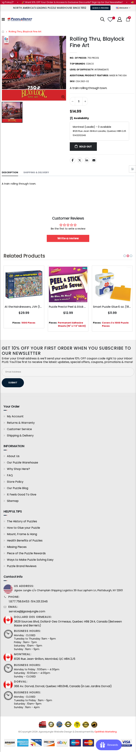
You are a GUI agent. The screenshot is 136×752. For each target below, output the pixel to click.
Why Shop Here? (18, 469)
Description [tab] (10, 172)
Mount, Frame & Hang (22, 534)
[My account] (119, 19)
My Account (15, 416)
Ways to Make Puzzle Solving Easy (30, 560)
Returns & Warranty (21, 423)
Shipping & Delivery (20, 435)
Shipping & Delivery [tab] (36, 172)
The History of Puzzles (22, 521)
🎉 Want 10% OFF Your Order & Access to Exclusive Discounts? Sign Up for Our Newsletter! (64, 2)
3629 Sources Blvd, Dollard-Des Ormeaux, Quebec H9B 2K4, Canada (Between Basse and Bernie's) (68, 623)
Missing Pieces (17, 547)
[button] (124, 256)
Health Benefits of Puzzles (24, 540)
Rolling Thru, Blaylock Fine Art (97, 42)
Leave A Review (100, 7)
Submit (12, 382)
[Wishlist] (111, 19)
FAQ (10, 475)
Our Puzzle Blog (17, 488)
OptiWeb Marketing (105, 731)
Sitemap (13, 501)
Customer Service (19, 429)
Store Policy (15, 482)
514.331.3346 (39, 601)
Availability (81, 118)
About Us (13, 456)
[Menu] (3, 19)
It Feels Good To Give (21, 494)
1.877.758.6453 (19, 601)
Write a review (68, 238)
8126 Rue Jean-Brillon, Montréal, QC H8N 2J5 (44, 659)
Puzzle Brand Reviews (21, 566)
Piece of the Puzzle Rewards (26, 553)
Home (3, 31)
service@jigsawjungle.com (27, 611)
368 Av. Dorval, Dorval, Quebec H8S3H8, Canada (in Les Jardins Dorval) (63, 686)
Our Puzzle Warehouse (22, 462)
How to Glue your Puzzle (23, 528)
